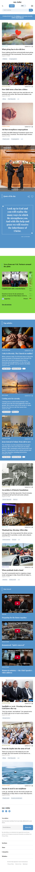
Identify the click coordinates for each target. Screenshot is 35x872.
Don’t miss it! (20, 17)
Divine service (6, 411)
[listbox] (23, 5)
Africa (4, 99)
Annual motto (6, 718)
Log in (12, 6)
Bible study (15, 411)
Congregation (13, 59)
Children (18, 16)
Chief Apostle (11, 99)
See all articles (6, 304)
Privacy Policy (11, 864)
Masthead (25, 864)
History (15, 499)
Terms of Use (18, 864)
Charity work (6, 139)
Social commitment (16, 798)
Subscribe (28, 827)
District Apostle (16, 368)
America (5, 579)
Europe (14, 539)
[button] (29, 47)
